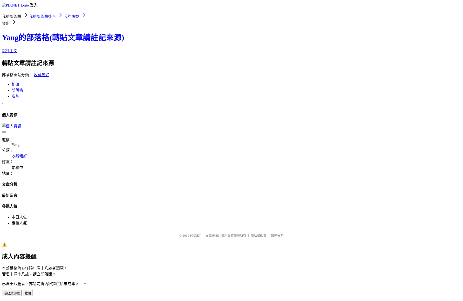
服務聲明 (277, 235)
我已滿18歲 (12, 293)
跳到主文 (9, 51)
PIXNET (195, 235)
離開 (28, 293)
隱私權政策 (258, 235)
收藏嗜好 (41, 75)
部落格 (17, 90)
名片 (15, 96)
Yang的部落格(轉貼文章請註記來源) (63, 37)
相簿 (15, 84)
